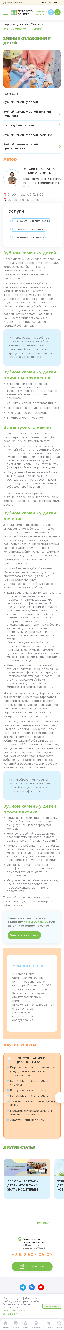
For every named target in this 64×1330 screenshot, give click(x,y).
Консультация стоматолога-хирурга (29, 1082)
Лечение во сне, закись (29, 237)
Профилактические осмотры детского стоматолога (31, 1112)
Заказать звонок (41, 12)
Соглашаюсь (51, 1306)
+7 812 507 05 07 (51, 3)
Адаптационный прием (27, 1120)
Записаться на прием (24, 935)
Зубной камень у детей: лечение (27, 135)
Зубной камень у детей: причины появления (27, 113)
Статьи (36, 24)
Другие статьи (19, 1147)
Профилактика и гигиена (30, 229)
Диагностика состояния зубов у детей (33, 1103)
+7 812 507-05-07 (36, 922)
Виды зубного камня (18, 125)
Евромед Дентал (15, 24)
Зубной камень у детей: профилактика (21, 146)
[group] (27, 1179)
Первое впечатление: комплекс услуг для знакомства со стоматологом (33, 1071)
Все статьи (45, 1223)
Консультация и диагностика (32, 220)
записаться (35, 1266)
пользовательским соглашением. (14, 1312)
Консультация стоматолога (29, 1095)
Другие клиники (13, 3)
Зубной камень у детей (20, 102)
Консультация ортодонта (28, 1090)
